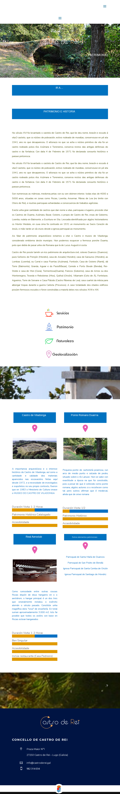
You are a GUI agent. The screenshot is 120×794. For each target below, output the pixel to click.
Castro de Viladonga (34, 415)
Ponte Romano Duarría (84, 415)
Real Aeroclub (34, 536)
